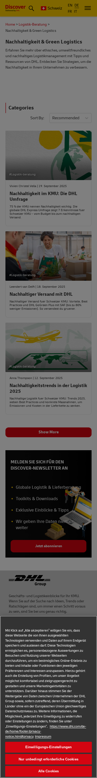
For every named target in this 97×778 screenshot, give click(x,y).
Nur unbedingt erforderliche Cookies (48, 759)
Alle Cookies (48, 771)
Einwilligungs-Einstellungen (48, 747)
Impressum (43, 737)
